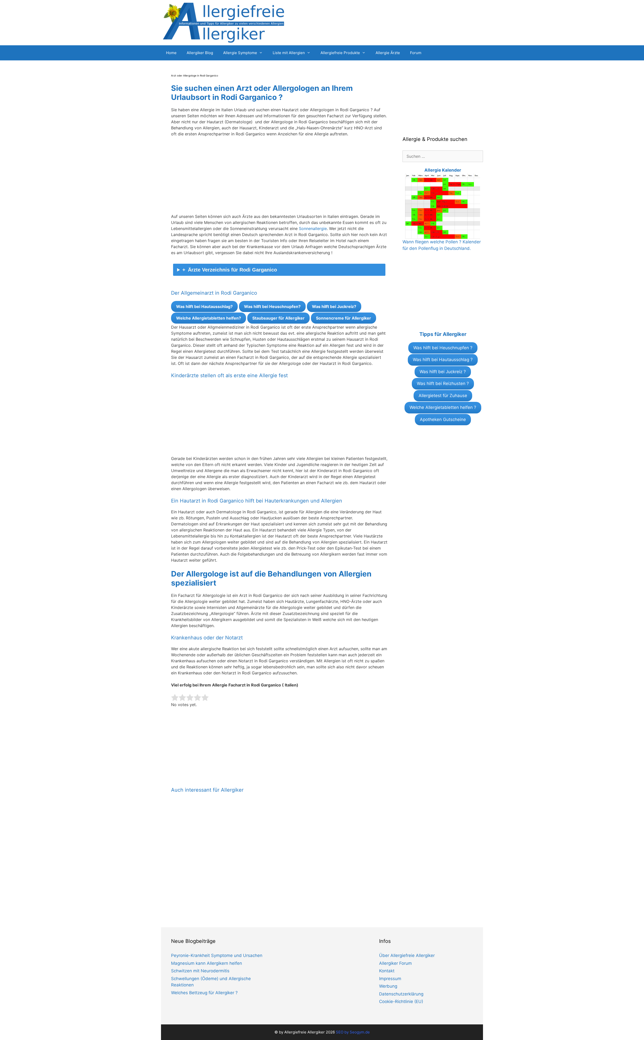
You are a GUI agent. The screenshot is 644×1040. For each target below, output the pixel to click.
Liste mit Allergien (289, 52)
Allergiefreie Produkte (340, 52)
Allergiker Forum (395, 963)
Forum (415, 52)
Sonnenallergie (313, 228)
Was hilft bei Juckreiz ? (443, 371)
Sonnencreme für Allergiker (343, 318)
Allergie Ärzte (388, 52)
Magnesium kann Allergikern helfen (206, 963)
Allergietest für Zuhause (443, 395)
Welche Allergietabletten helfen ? (443, 407)
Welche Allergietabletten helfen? (208, 318)
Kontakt (386, 970)
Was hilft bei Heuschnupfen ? (442, 347)
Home (171, 52)
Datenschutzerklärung (401, 993)
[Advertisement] (279, 178)
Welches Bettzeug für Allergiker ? (204, 992)
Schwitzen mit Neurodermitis (200, 970)
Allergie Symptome (240, 52)
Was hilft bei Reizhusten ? (443, 383)
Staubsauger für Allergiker (278, 318)
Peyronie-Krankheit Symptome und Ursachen (216, 955)
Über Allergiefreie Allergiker (407, 955)
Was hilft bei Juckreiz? (334, 306)
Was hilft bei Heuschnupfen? (272, 306)
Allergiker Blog (200, 52)
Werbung (388, 986)
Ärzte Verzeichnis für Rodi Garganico (232, 270)
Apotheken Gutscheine (443, 419)
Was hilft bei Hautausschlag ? (443, 359)
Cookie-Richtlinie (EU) (401, 1001)
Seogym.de (360, 1032)
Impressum (390, 978)
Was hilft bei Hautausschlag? (204, 306)
